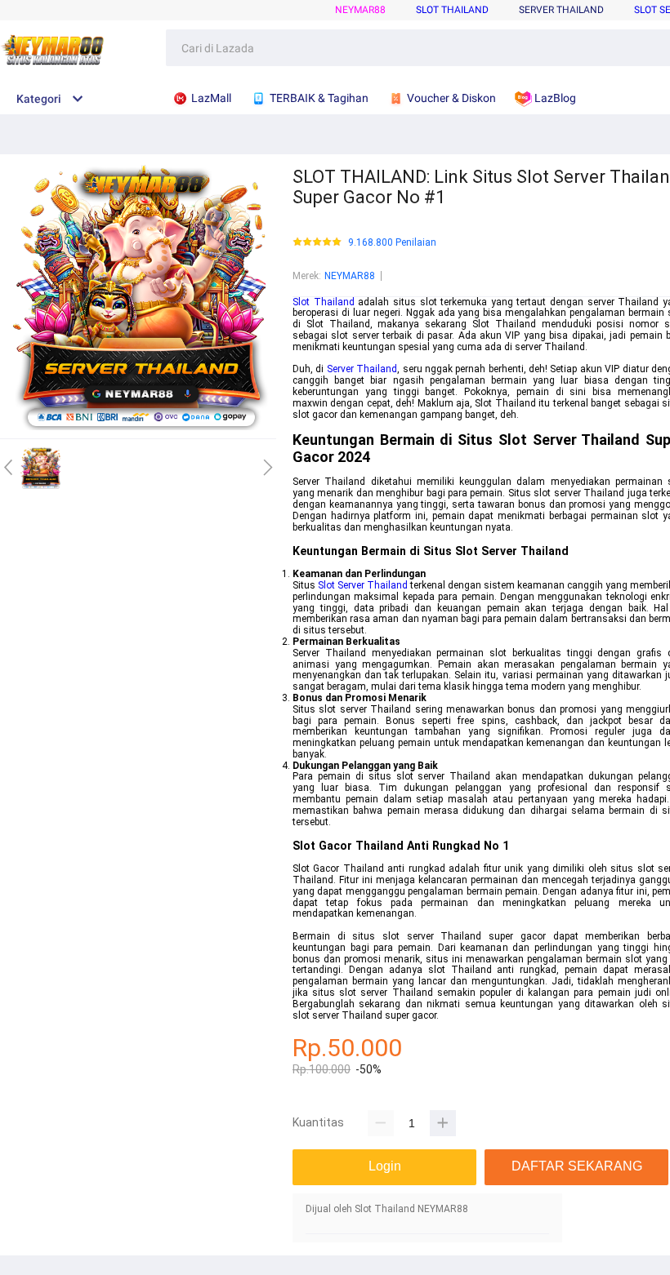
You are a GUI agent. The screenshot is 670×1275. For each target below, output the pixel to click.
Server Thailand (561, 10)
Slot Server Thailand (363, 585)
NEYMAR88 (360, 10)
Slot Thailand (452, 10)
